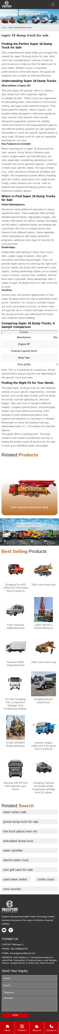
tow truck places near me (20, 831)
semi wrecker (12, 889)
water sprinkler (13, 850)
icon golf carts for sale (18, 869)
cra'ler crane (45, 879)
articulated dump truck (18, 841)
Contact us (51, 1028)
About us (37, 1028)
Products (22, 1028)
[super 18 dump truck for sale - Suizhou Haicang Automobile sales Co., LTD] (7, 4)
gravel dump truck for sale (20, 821)
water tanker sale (14, 812)
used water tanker (15, 879)
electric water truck (16, 860)
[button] (51, 487)
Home (4, 28)
